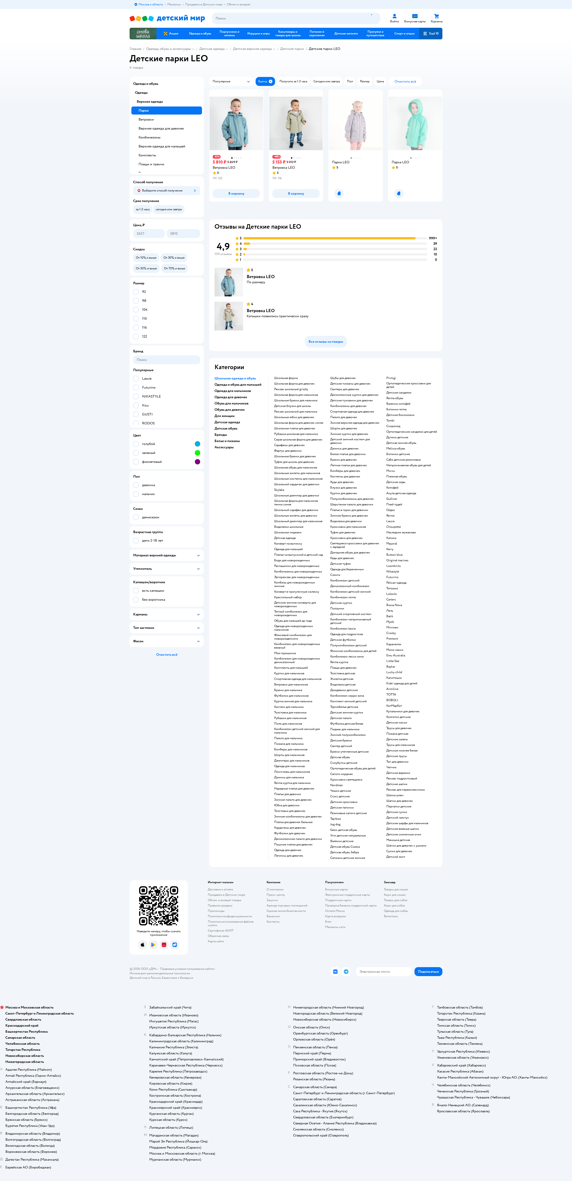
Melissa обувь (395, 448)
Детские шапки (396, 784)
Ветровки (146, 119)
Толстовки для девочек (289, 811)
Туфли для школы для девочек (294, 462)
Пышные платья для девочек (293, 844)
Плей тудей (394, 504)
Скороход (393, 426)
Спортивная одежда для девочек (352, 411)
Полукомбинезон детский (348, 645)
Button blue (394, 555)
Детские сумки (396, 812)
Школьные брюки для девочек (295, 456)
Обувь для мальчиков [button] (231, 403)
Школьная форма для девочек (294, 383)
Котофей (392, 487)
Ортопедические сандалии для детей (411, 432)
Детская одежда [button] (227, 422)
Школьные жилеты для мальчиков (297, 473)
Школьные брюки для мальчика (295, 400)
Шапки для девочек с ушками (406, 845)
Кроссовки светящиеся (346, 779)
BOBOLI (392, 700)
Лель (389, 611)
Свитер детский (341, 746)
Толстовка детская (342, 673)
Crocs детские (340, 796)
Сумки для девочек (399, 851)
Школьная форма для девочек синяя (298, 423)
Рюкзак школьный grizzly (291, 389)
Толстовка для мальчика (290, 712)
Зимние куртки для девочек (349, 434)
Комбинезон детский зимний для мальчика (297, 730)
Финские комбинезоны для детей (353, 651)
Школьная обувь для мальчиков (295, 467)
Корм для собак (394, 905)
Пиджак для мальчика (344, 729)
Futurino (392, 577)
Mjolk (390, 622)
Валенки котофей (398, 404)
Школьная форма (286, 378)
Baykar (390, 666)
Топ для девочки (397, 762)
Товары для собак (396, 900)
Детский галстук (397, 817)
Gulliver (391, 499)
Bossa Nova (394, 605)
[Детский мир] (167, 18)
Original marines (397, 560)
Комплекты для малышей (291, 668)
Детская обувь (340, 757)
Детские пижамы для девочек (350, 383)
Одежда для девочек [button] (230, 397)
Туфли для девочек (342, 532)
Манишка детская (398, 840)
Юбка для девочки (286, 805)
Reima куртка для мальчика (292, 783)
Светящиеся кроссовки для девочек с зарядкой (354, 545)
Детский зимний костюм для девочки (350, 441)
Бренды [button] (220, 434)
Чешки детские (340, 791)
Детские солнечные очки (403, 834)
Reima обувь (394, 398)
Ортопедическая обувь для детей (353, 768)
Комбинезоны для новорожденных (298, 571)
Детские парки (292, 49)
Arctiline (392, 689)
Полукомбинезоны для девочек (352, 499)
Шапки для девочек (399, 801)
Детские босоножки (400, 415)
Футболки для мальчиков (291, 696)
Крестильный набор (288, 597)
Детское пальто (341, 718)
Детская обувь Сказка (345, 847)
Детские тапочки (342, 807)
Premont (392, 639)
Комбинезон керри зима (347, 696)
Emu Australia (395, 655)
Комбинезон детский (345, 580)
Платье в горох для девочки (349, 510)
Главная (135, 49)
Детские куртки (341, 603)
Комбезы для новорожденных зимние (294, 584)
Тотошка (392, 588)
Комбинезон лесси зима (347, 656)
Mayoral (391, 543)
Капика (391, 538)
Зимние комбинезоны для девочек (298, 816)
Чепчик (391, 767)
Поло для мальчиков (288, 724)
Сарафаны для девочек (289, 445)
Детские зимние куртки (346, 712)
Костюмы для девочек (345, 476)
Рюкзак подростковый (401, 778)
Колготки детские (398, 717)
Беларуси (186, 978)
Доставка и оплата (220, 889)
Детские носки (396, 722)
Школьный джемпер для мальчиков (298, 521)
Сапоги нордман (341, 774)
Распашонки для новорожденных (297, 566)
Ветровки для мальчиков (291, 684)
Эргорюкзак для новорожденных (297, 577)
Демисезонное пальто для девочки (298, 839)
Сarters (391, 599)
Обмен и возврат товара (224, 900)
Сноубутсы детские (343, 763)
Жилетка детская (341, 679)
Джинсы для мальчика (289, 777)
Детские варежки (398, 773)
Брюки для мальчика (288, 690)
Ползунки (337, 608)
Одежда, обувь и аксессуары (168, 49)
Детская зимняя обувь (401, 443)
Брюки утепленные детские (349, 751)
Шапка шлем (395, 795)
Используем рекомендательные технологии (160, 973)
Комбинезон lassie (343, 628)
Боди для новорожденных (292, 560)
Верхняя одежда (150, 101)
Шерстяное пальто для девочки (351, 504)
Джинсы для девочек (344, 448)
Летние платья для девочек (348, 465)
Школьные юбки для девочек (294, 417)
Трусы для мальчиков (400, 745)
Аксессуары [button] (224, 447)
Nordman (336, 785)
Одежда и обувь (145, 83)
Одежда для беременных (347, 569)
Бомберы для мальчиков (290, 749)
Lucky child (394, 672)
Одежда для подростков (346, 634)
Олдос (390, 510)
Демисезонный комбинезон (349, 586)
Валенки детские (341, 841)
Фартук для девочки (288, 451)
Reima (390, 515)
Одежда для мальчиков (289, 766)
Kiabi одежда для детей (401, 683)
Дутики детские (397, 437)
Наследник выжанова (401, 532)
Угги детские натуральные (348, 835)
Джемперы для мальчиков (291, 760)
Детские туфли (340, 564)
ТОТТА (391, 694)
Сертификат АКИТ (220, 930)
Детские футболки (343, 640)
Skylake (279, 490)
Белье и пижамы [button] (227, 441)
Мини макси (394, 650)
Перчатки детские (398, 806)
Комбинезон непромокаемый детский (350, 621)
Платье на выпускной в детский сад (298, 555)
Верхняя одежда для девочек (161, 128)
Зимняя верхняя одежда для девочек (354, 423)
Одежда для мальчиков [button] (232, 391)
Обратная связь (218, 936)
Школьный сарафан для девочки (296, 510)
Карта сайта (216, 941)
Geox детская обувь (343, 830)
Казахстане (169, 978)
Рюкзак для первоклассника (405, 790)
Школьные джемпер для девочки (296, 495)
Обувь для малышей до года (293, 621)
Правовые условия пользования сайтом (187, 969)
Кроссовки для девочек (346, 538)
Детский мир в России (145, 978)
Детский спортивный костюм (350, 614)
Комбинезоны (149, 137)
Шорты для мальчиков (289, 755)
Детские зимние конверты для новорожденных (295, 604)
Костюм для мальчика (288, 707)
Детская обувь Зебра (344, 852)
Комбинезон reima (343, 597)
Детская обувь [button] (225, 428)
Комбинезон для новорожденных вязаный (297, 645)
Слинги (335, 575)
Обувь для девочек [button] (229, 409)
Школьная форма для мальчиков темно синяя (296, 502)
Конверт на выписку (288, 543)
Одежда (141, 92)
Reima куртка (339, 662)
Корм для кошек (395, 895)
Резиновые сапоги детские (348, 813)
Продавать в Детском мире (226, 895)
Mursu (390, 471)
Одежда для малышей (288, 549)
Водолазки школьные (288, 527)
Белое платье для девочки (348, 454)
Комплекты (147, 155)
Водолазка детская (342, 684)
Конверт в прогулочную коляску (296, 592)
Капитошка (394, 678)
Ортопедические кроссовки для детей (408, 385)
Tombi (390, 420)
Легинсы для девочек (288, 856)
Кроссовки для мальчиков (348, 527)
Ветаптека (391, 916)
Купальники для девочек (403, 711)
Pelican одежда (396, 583)
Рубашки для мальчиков (290, 718)
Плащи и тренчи (151, 164)
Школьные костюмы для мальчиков (298, 479)
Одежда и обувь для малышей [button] (237, 384)
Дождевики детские (344, 690)
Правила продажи (220, 905)
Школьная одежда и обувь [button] (235, 378)
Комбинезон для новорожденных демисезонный (297, 660)
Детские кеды (395, 482)
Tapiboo (335, 819)
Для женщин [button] (224, 416)
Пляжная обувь (396, 476)
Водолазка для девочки (346, 521)
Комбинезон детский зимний (350, 592)
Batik (389, 616)
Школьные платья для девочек (294, 428)
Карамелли (393, 644)
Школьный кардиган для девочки (296, 484)
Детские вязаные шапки (402, 829)
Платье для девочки (287, 794)
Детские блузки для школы (292, 406)
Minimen (392, 627)
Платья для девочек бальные (293, 822)
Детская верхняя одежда (252, 49)
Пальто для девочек (343, 417)
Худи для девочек (342, 482)
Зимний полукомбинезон (348, 735)
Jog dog (335, 824)
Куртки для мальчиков (289, 673)
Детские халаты (397, 739)
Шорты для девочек (343, 428)
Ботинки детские (398, 454)
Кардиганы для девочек (290, 828)
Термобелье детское (344, 707)
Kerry (389, 549)
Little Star (393, 661)
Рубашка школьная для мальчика (296, 434)
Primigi (391, 378)
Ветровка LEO (261, 276)
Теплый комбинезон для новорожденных (290, 613)
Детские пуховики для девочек (351, 400)
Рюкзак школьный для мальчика (295, 411)
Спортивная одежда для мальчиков (298, 679)
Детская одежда (212, 49)
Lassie (390, 521)
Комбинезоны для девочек (348, 406)
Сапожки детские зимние (347, 858)
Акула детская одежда (401, 493)
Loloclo (391, 594)
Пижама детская (397, 734)
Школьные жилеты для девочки (295, 515)
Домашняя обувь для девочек (350, 552)
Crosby (391, 633)
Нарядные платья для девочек (294, 788)
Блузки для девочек (343, 487)
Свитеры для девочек (344, 389)
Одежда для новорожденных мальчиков (293, 628)
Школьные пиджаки (287, 532)
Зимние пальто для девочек (293, 800)
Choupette (393, 527)
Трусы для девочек (399, 728)
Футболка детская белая (346, 724)
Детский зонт (395, 857)
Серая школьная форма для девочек (298, 439)
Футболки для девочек (289, 833)
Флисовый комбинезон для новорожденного (293, 637)
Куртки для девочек (343, 493)
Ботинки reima (396, 409)
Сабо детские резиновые (403, 460)
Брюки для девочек (343, 460)
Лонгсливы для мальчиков (292, 772)
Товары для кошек (396, 889)
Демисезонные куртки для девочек (354, 395)
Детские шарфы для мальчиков (407, 823)
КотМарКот (394, 706)
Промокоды (216, 911)
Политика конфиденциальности (230, 916)
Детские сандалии (398, 392)
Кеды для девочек (342, 558)
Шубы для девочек (343, 378)
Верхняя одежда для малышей (162, 146)
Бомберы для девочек (345, 471)
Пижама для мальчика (288, 744)
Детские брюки (341, 740)
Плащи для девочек (343, 668)
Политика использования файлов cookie (231, 923)
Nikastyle (392, 571)
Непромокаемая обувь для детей (408, 465)
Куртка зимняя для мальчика (293, 701)
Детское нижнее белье (402, 750)
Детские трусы (396, 756)
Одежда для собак (396, 911)
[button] (430, 33)
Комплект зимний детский (348, 701)
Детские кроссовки (344, 802)
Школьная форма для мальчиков (296, 395)
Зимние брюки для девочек (349, 515)
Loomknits (393, 566)
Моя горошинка (285, 653)
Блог (328, 922)
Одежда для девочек (287, 850)
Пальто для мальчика (288, 738)
